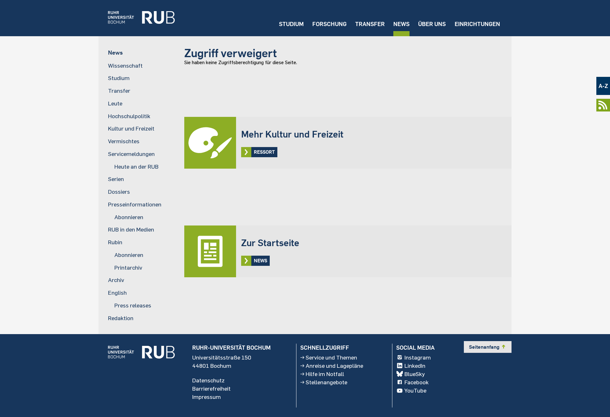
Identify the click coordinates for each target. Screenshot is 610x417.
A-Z (603, 86)
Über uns (432, 24)
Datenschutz (208, 380)
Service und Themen (331, 357)
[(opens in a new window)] (136, 18)
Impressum (206, 396)
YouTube (415, 390)
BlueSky (414, 373)
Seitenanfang (487, 347)
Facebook (416, 382)
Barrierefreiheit (211, 388)
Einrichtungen (477, 24)
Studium (291, 24)
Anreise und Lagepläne (334, 365)
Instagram (417, 357)
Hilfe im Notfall (325, 373)
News (401, 24)
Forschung (329, 24)
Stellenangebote (326, 382)
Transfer (370, 24)
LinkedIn (414, 365)
